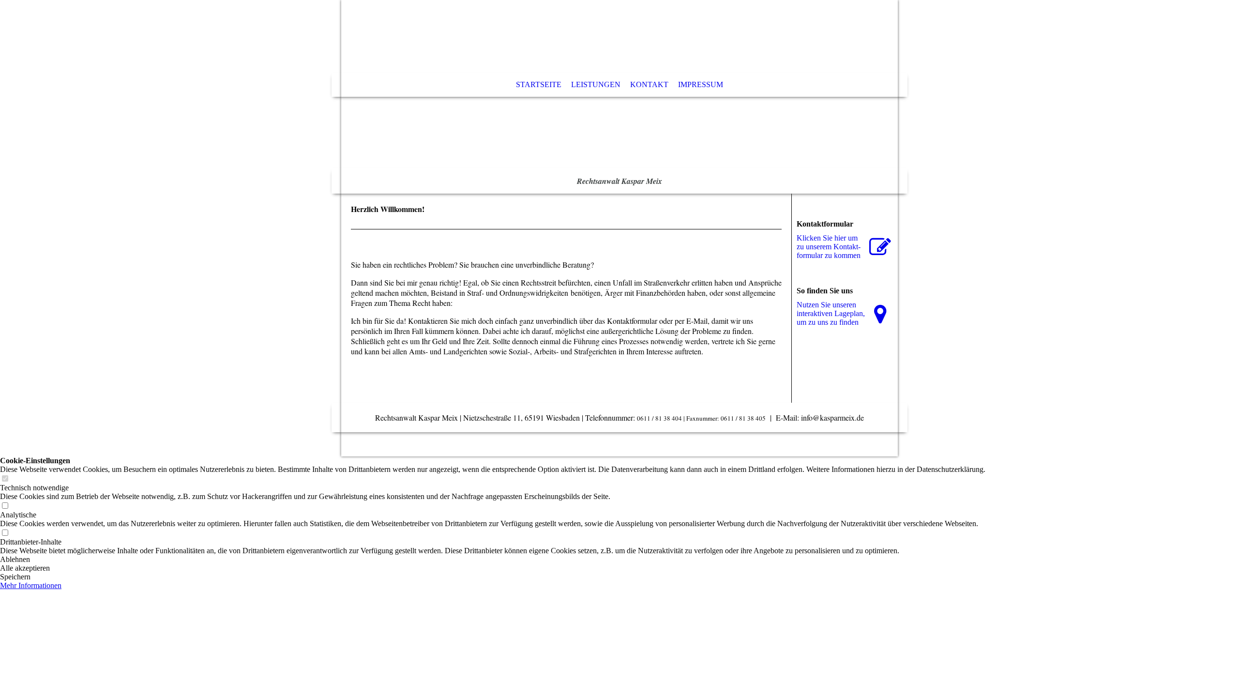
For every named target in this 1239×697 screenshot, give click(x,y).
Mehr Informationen (30, 585)
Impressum (700, 84)
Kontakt (649, 84)
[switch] (5, 479)
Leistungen (595, 84)
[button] (492, 559)
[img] (619, 97)
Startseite (538, 84)
